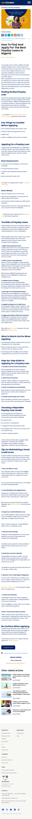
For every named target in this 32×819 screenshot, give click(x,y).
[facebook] (2, 35)
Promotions (5, 750)
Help (18, 736)
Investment (5, 741)
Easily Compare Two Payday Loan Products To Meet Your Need (21, 676)
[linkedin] (9, 35)
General (3, 38)
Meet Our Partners (7, 760)
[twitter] (6, 35)
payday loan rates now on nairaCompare (14, 115)
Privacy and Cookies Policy (9, 773)
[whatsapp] (12, 35)
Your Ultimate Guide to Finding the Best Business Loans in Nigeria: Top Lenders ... (21, 693)
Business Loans (6, 736)
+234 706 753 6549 (7, 794)
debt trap (13, 328)
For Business (20, 733)
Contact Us (5, 763)
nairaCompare (12, 330)
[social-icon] (3, 809)
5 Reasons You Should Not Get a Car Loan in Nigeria (22, 710)
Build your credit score (8, 587)
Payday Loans (10, 38)
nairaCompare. (13, 640)
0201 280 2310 (5, 795)
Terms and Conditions (8, 770)
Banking (4, 739)
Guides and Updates (20, 38)
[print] (22, 35)
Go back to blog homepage (10, 7)
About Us (4, 757)
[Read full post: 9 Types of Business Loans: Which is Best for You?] (6, 685)
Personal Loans (6, 733)
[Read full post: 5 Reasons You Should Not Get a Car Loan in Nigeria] (6, 712)
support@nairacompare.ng (9, 798)
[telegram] (18, 35)
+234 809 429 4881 (19, 794)
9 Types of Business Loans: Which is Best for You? (20, 684)
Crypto (4, 747)
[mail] (15, 35)
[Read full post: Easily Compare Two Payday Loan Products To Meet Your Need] (6, 677)
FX (2, 744)
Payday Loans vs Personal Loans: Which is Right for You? (21, 702)
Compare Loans (8, 647)
